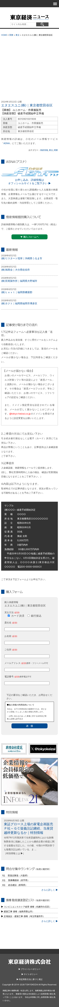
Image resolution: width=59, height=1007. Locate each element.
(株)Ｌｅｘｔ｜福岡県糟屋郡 (16, 292)
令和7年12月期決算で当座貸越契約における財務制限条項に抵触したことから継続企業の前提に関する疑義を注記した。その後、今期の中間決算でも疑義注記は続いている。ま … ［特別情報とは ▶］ (29, 845)
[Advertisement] (29, 69)
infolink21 (29, 781)
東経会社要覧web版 (14, 749)
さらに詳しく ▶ (49, 889)
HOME (4, 35)
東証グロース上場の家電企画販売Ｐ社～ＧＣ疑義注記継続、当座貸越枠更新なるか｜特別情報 (28, 828)
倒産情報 (44, 150)
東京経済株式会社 (29, 962)
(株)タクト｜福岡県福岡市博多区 (19, 303)
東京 (18, 35)
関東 (11, 35)
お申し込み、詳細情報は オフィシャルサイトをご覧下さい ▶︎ (29, 181)
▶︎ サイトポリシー (29, 974)
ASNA (6, 143)
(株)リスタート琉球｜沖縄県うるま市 (21, 258)
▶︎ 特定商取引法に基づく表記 (29, 979)
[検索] (42, 24)
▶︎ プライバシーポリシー (29, 969)
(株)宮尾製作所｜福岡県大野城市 (19, 280)
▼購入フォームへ (29, 236)
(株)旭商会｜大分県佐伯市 (15, 269)
